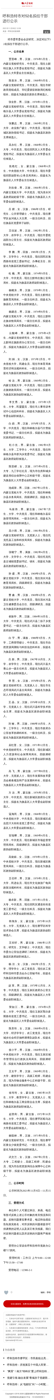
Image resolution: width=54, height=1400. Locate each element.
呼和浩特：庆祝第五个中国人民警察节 (29, 1364)
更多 (47, 32)
